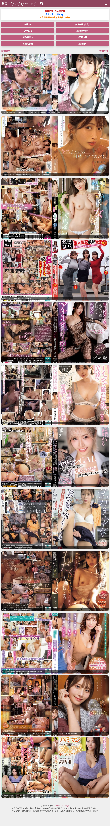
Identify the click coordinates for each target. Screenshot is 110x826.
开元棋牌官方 (82, 31)
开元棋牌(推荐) (29, 4)
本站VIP (15, 4)
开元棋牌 (82, 44)
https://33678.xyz (62, 806)
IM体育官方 (28, 37)
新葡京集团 (28, 44)
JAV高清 (28, 31)
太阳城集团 (82, 37)
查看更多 (104, 50)
